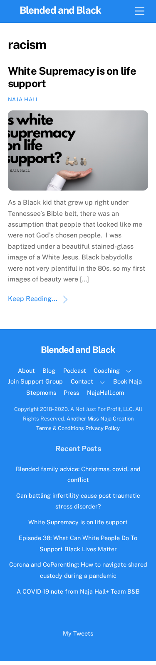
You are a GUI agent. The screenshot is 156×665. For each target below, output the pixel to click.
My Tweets (78, 633)
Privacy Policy (102, 428)
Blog (48, 370)
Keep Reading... (32, 299)
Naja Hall (23, 99)
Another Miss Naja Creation (100, 419)
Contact (82, 381)
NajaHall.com (105, 392)
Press (71, 392)
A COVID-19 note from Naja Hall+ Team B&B (78, 591)
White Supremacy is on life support (78, 522)
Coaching (107, 370)
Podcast (74, 370)
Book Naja (127, 381)
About (26, 370)
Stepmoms (41, 392)
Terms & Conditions (60, 428)
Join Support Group (35, 381)
